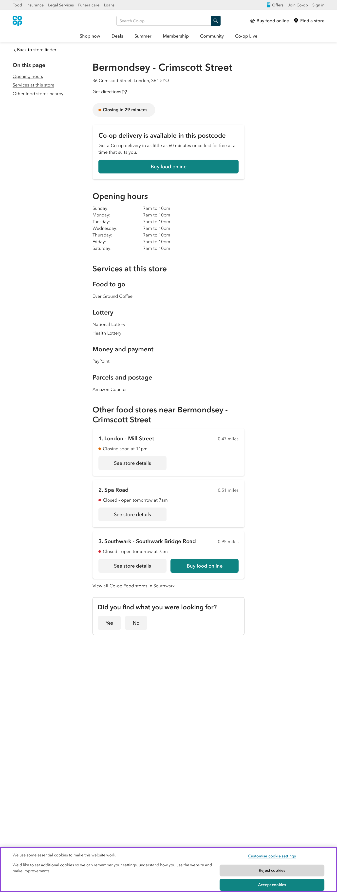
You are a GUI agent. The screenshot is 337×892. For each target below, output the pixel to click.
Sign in (318, 4)
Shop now (90, 36)
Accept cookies (272, 884)
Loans (109, 4)
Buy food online (169, 167)
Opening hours (28, 76)
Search (216, 21)
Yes (109, 623)
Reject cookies (272, 870)
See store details (140, 464)
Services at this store (33, 85)
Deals (117, 36)
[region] (168, 869)
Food (17, 4)
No (136, 623)
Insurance (35, 4)
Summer (142, 36)
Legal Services (61, 4)
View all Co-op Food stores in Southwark (134, 586)
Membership (176, 36)
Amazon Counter (110, 389)
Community (212, 36)
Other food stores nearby (38, 93)
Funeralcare (88, 4)
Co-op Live (246, 36)
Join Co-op (298, 4)
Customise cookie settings (272, 855)
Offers (277, 4)
